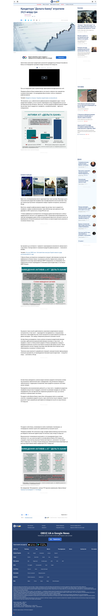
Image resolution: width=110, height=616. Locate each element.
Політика (27, 549)
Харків (34, 553)
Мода (48, 581)
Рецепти (29, 569)
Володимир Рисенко (82, 211)
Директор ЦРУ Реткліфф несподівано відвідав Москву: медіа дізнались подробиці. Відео (87, 127)
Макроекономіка (42, 573)
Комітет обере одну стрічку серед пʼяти (86, 30)
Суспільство (83, 549)
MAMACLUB (41, 577)
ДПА (52, 561)
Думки (79, 159)
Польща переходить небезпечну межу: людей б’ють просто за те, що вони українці (84, 208)
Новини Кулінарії (44, 569)
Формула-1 (56, 557)
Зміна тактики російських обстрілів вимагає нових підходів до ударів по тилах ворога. (84, 217)
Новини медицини (31, 577)
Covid (48, 577)
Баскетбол (36, 557)
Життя (48, 549)
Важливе (80, 8)
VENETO (62, 4)
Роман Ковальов (81, 237)
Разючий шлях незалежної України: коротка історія (83, 181)
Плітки (35, 581)
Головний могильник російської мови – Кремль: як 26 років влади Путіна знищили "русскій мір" (83, 164)
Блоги (70, 549)
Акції (46, 565)
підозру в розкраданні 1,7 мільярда (31, 489)
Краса (41, 581)
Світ (37, 549)
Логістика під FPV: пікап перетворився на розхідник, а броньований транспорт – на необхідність (84, 234)
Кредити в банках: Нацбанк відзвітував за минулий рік (41, 98)
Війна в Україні (46, 4)
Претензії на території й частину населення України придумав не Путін (84, 172)
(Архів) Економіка (28, 14)
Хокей (43, 557)
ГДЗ (28, 561)
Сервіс (52, 565)
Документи (44, 527)
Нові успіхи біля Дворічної (83, 108)
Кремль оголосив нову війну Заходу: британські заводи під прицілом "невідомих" (84, 225)
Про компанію (30, 525)
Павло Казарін (81, 184)
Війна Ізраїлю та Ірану (54, 4)
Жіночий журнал (56, 581)
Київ (28, 553)
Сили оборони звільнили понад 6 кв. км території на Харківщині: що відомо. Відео (87, 105)
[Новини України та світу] (47, 518)
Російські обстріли (69, 4)
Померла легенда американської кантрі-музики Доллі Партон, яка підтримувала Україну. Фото (84, 49)
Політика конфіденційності (75, 525)
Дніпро (49, 553)
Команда (43, 525)
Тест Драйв (30, 565)
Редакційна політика (28, 517)
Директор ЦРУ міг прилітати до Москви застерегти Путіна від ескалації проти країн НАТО (86, 131)
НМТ (63, 561)
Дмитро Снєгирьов (81, 220)
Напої (36, 569)
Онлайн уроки (44, 561)
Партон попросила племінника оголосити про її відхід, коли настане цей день (84, 54)
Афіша (29, 581)
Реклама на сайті (31, 527)
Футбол (29, 557)
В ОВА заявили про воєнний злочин (85, 119)
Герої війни (39, 4)
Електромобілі (38, 565)
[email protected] (28, 606)
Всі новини (94, 549)
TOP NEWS (81, 87)
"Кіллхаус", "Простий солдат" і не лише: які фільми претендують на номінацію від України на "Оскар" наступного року (87, 26)
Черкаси (56, 553)
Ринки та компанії (31, 573)
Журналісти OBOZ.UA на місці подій (77, 527)
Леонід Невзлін (81, 228)
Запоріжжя (42, 553)
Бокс (49, 557)
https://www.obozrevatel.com (55, 586)
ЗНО (57, 561)
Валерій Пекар (81, 175)
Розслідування (61, 549)
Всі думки (80, 241)
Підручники (35, 561)
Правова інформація (60, 525)
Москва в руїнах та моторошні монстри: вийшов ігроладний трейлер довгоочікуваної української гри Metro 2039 (83, 37)
